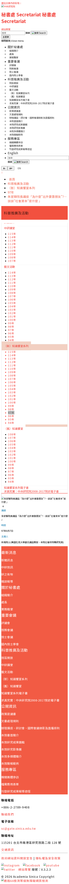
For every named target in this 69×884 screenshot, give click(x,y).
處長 (4, 602)
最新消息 (8, 552)
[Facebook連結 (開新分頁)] (33, 865)
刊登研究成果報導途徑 (20, 149)
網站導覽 (5, 29)
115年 (12, 234)
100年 (12, 320)
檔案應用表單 (10, 784)
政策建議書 (8, 714)
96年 (11, 333)
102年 (12, 313)
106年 (12, 299)
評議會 (5, 623)
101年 (12, 316)
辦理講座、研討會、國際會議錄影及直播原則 (31, 117)
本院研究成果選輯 (13, 742)
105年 (12, 303)
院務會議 (7, 630)
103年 (12, 310)
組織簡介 (7, 595)
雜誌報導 (7, 581)
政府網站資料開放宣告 (17, 858)
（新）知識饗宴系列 (21, 188)
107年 (12, 261)
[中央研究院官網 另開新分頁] (8, 6)
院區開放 (7, 658)
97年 (11, 192)
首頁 (11, 179)
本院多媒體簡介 (11, 756)
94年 (11, 340)
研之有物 (7, 574)
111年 (12, 247)
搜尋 (28, 32)
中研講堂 (9, 228)
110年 (12, 251)
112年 (12, 244)
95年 (11, 337)
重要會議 (14, 61)
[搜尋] (38, 33)
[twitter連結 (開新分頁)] (9, 869)
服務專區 (14, 138)
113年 (12, 240)
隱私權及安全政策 (48, 858)
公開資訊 (14, 107)
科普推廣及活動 (18, 79)
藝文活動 (9, 267)
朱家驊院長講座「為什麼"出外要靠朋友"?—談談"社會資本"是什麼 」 (37, 198)
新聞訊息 (7, 560)
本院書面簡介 (10, 735)
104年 (12, 306)
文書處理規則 (10, 721)
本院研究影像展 (11, 749)
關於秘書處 (15, 47)
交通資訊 (7, 849)
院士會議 (7, 637)
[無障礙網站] (24, 881)
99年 (11, 323)
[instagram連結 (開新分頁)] (11, 865)
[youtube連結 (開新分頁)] (52, 865)
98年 (11, 326)
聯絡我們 (7, 814)
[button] (12, 40)
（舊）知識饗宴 (13, 429)
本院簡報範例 (16, 134)
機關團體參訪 (10, 777)
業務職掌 (13, 57)
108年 (12, 257)
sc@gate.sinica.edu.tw (18, 828)
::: (20, 3)
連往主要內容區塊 (10, 3)
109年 (12, 254)
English (13, 153)
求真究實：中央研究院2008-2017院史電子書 (31, 103)
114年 (12, 237)
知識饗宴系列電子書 (14, 693)
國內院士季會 (16, 75)
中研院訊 (7, 567)
